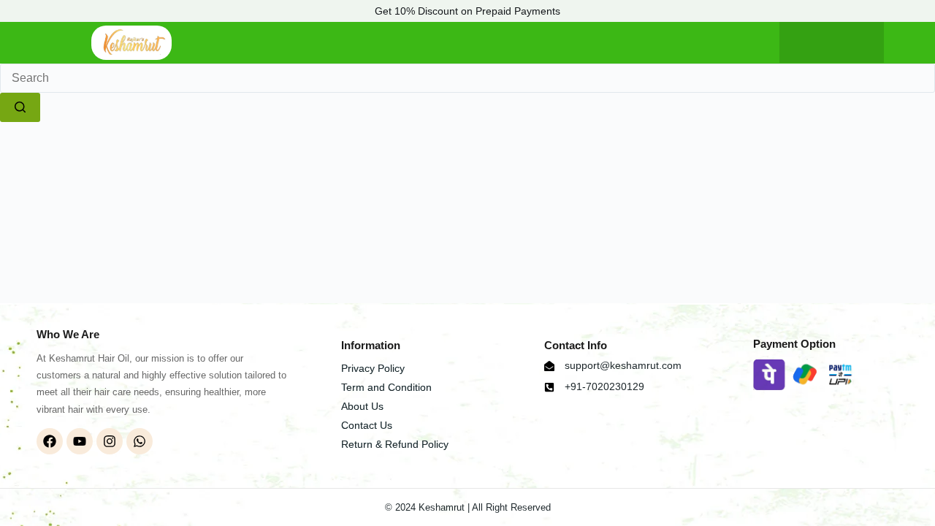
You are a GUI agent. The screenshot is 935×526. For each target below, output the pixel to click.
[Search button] (20, 107)
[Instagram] (109, 441)
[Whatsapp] (139, 441)
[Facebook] (50, 441)
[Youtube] (79, 441)
